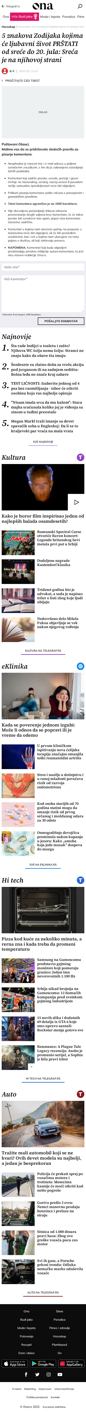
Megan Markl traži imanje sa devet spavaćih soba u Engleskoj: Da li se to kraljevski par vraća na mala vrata (40, 426)
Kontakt (55, 1397)
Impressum (45, 1388)
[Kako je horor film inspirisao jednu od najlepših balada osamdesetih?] (43, 487)
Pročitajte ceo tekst (21, 80)
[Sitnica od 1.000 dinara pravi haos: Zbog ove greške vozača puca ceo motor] (18, 1242)
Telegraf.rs (13, 6)
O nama (16, 1388)
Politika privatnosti (37, 1397)
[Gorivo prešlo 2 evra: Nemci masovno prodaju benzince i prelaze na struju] (18, 1213)
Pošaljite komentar (61, 321)
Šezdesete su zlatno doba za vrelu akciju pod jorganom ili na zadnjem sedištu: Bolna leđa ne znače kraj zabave (43, 369)
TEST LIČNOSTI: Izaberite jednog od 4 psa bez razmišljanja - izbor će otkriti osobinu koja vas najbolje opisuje (41, 388)
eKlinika (15, 666)
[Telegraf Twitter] (37, 1374)
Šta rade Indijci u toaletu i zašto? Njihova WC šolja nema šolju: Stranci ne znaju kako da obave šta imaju (43, 350)
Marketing (30, 1388)
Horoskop (8, 27)
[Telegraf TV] (60, 1374)
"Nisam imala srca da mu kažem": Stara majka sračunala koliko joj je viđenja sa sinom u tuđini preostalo (42, 407)
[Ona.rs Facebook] (26, 1374)
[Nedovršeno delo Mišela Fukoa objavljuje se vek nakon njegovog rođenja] (18, 629)
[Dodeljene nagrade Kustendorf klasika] (18, 571)
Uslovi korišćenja (64, 1388)
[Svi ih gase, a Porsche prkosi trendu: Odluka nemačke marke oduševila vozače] (18, 1271)
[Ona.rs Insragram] (48, 1374)
